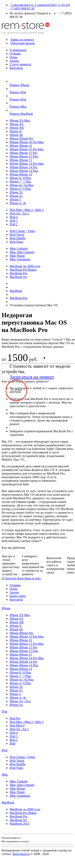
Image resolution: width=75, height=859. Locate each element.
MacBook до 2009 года (25, 266)
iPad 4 (14, 217)
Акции (14, 60)
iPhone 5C (16, 196)
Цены (13, 57)
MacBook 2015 (19, 823)
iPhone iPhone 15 (21, 160)
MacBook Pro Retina (23, 269)
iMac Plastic (17, 255)
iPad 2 (14, 224)
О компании (18, 50)
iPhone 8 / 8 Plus (20, 178)
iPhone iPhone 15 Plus (24, 156)
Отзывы (15, 53)
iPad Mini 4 (17, 725)
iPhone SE (16, 135)
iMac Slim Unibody (22, 252)
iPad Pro (15, 718)
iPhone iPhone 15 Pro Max (27, 149)
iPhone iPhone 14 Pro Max (27, 163)
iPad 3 (14, 220)
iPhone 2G (16, 704)
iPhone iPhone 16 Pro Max (27, 142)
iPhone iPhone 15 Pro (23, 153)
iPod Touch (17, 234)
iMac (5, 774)
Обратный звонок (22, 43)
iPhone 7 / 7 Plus (20, 181)
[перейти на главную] (21, 578)
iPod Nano (16, 241)
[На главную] (26, 32)
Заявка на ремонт (22, 39)
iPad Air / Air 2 (19, 213)
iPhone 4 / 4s (18, 203)
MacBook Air (18, 277)
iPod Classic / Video (22, 231)
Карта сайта (18, 596)
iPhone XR (17, 127)
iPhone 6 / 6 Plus (20, 188)
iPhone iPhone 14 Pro (23, 167)
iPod (4, 750)
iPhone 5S (16, 192)
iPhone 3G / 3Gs (20, 701)
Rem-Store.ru (21, 854)
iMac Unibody (19, 248)
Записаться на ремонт (32, 376)
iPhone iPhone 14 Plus (24, 170)
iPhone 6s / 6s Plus (21, 185)
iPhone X (16, 131)
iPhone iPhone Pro (21, 138)
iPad (4, 711)
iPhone (6, 608)
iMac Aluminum (20, 259)
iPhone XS (16, 124)
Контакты (16, 68)
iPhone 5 (15, 199)
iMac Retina (17, 788)
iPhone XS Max (20, 120)
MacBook (8, 802)
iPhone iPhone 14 (21, 174)
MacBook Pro (18, 273)
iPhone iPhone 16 (21, 145)
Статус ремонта (20, 64)
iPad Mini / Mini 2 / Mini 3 (27, 210)
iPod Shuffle (17, 238)
